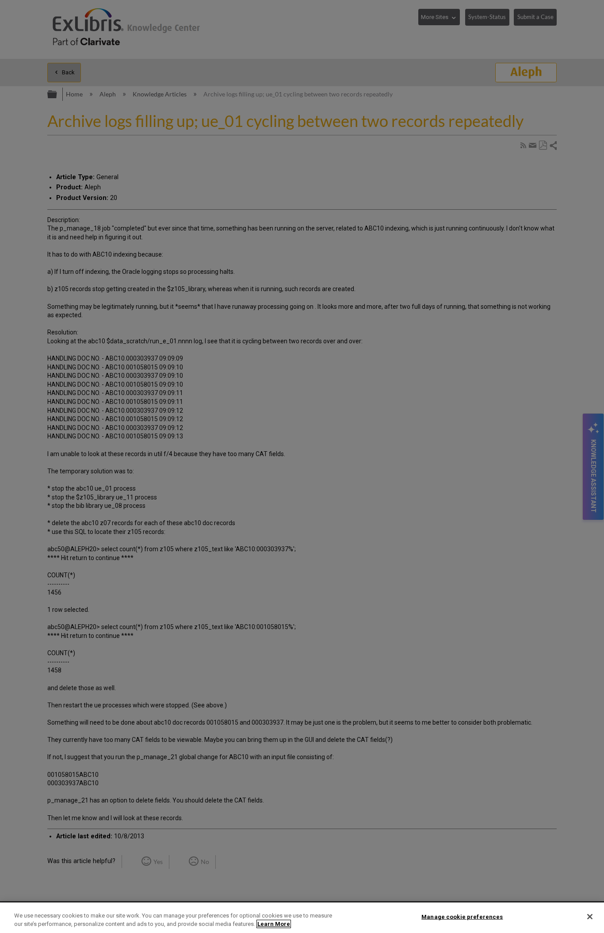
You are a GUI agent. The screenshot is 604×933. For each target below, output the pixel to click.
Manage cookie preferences (462, 917)
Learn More (273, 924)
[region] (302, 917)
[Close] (590, 916)
